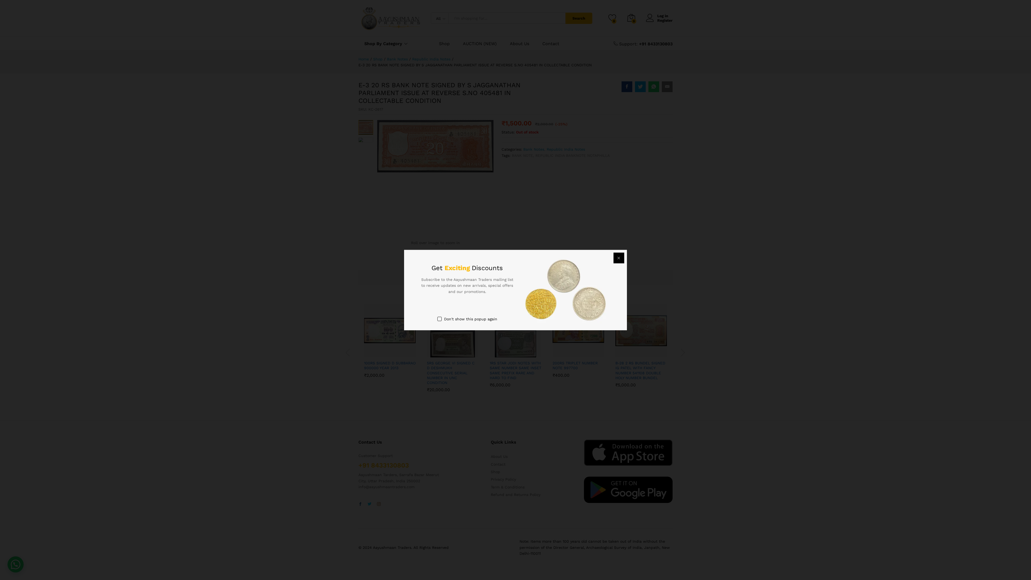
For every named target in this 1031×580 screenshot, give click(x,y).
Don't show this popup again (470, 319)
